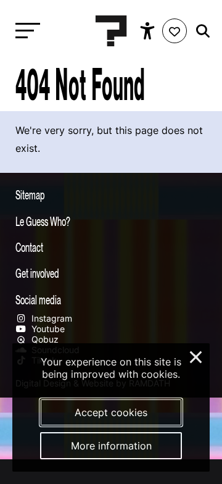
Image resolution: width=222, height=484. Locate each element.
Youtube (47, 328)
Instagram (50, 318)
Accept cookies (111, 412)
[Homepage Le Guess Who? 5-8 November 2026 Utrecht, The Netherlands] (111, 30)
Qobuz (44, 339)
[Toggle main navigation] (24, 31)
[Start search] (200, 31)
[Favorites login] (174, 31)
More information (111, 446)
